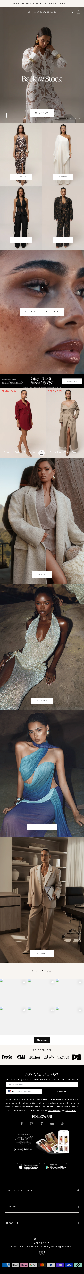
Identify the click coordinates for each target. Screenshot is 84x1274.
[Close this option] (42, 1252)
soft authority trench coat (63, 451)
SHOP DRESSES (21, 176)
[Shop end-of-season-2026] (42, 65)
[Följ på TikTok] (62, 1123)
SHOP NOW (41, 112)
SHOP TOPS (63, 176)
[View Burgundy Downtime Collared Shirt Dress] (23, 422)
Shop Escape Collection (42, 311)
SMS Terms (71, 1110)
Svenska (40, 1242)
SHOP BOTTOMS (21, 239)
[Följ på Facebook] (22, 1123)
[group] (42, 381)
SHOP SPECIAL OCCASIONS (42, 826)
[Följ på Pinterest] (42, 1123)
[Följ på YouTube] (52, 1123)
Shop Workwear (42, 953)
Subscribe (61, 1091)
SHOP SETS (63, 239)
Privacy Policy (54, 1110)
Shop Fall (42, 574)
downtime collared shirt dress (19, 451)
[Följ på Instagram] (32, 1123)
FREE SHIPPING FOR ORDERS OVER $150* (42, 3)
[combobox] (10, 1091)
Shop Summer (42, 700)
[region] (42, 65)
